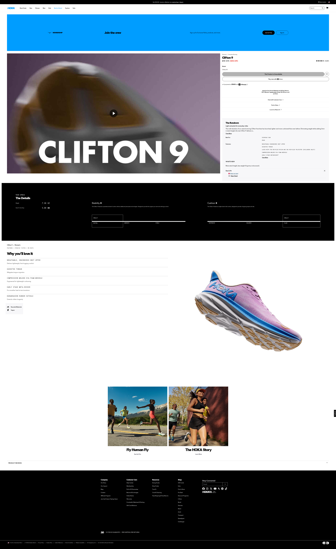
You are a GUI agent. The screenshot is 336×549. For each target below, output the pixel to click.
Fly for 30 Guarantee (132, 489)
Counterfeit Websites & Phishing (135, 502)
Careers (103, 492)
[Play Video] (114, 113)
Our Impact (104, 486)
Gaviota (180, 505)
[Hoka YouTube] (215, 489)
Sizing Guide (156, 483)
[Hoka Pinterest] (222, 489)
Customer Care (132, 480)
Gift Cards (181, 483)
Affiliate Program (106, 495)
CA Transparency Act (91, 542)
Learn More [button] (198, 454)
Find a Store (181, 489)
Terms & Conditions (69, 542)
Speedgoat (181, 518)
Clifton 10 (224, 69)
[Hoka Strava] (219, 489)
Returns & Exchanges (132, 492)
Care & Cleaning (157, 492)
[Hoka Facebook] (203, 489)
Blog (102, 489)
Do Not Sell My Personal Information (105, 542)
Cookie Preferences (59, 542)
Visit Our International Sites (16, 542)
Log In (263, 90)
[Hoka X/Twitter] (211, 489)
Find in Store (274, 105)
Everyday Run (266, 137)
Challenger (181, 521)
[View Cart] (327, 8)
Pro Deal (180, 492)
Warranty (129, 499)
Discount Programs (183, 495)
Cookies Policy (49, 542)
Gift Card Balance (132, 505)
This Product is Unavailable (273, 74)
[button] (329, 2)
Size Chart (234, 176)
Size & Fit (229, 171)
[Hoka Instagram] (207, 489)
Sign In (181, 2)
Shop (180, 480)
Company (104, 480)
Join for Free (175, 2)
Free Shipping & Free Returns (160, 495)
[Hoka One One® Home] (11, 8)
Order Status (130, 495)
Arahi (179, 512)
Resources (155, 480)
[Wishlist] (327, 74)
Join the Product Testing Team (109, 499)
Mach (179, 508)
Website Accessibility (80, 542)
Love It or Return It (275, 109)
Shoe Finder (155, 486)
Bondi (179, 502)
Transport (180, 515)
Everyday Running (232, 54)
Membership (130, 486)
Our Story (103, 483)
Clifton (180, 499)
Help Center (130, 483)
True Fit (154, 489)
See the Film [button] (137, 454)
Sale (179, 486)
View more (229, 133)
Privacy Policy (41, 542)
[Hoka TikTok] (226, 489)
